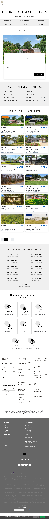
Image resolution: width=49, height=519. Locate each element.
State (6, 437)
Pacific (6, 430)
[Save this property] (22, 117)
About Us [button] (46, 3)
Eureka (6, 428)
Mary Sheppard (30, 428)
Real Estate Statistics (24, 20)
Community (7, 443)
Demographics (24, 24)
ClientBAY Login (28, 459)
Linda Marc (29, 430)
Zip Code (7, 442)
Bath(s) (26, 61)
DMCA (22, 459)
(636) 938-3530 (32, 445)
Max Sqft (26, 67)
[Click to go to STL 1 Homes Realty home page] (2, 2)
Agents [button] (18, 3)
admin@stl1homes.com (33, 446)
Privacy (10, 459)
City (6, 440)
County (6, 439)
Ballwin (6, 427)
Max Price (27, 56)
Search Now (39, 74)
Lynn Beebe (29, 431)
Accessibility (16, 459)
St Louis (6, 425)
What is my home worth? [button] (32, 3)
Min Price (7, 56)
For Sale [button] (14, 3)
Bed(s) (6, 61)
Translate (33, 509)
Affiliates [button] (40, 3)
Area (6, 445)
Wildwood (7, 431)
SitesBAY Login (37, 459)
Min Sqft (6, 67)
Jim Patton (29, 425)
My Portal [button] (23, 3)
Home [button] (10, 3)
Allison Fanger (29, 427)
